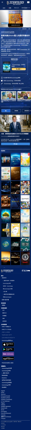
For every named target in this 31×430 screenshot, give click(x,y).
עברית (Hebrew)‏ (5, 401)
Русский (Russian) (6, 413)
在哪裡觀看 (4, 324)
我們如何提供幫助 (6, 380)
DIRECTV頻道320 (6, 326)
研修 (6, 370)
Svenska (3, 415)
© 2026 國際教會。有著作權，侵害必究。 (11, 421)
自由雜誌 (4, 387)
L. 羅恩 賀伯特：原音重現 (8, 280)
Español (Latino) (5, 397)
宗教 (6, 385)
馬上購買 (18, 69)
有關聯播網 (4, 308)
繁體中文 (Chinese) (6, 416)
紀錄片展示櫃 (5, 300)
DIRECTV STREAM (6, 329)
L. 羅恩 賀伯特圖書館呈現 (8, 294)
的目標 (7, 368)
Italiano (3, 404)
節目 (2, 276)
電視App (7, 340)
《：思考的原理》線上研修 (13, 83)
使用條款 (3, 423)
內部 (7, 283)
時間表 (3, 305)
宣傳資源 (4, 321)
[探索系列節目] (5, 159)
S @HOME (7, 32)
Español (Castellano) (6, 399)
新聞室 (7, 382)
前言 (3, 310)
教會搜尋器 (5, 375)
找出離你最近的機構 (11, 77)
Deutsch (3, 394)
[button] (1, 110)
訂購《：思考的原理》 (12, 80)
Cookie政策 (3, 424)
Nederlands (4, 408)
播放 (16, 144)
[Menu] (2, 2)
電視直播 (3, 303)
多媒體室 (4, 315)
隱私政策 (3, 426)
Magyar (3, 403)
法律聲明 (3, 428)
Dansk (2, 392)
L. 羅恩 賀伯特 (5, 373)
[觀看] (25, 173)
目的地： (8, 286)
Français (3, 418)
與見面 (7, 288)
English (3, 391)
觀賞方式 (4, 313)
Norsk (2, 410)
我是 (7, 297)
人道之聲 (5, 291)
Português (4, 411)
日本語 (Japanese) (6, 406)
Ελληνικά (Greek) (5, 396)
